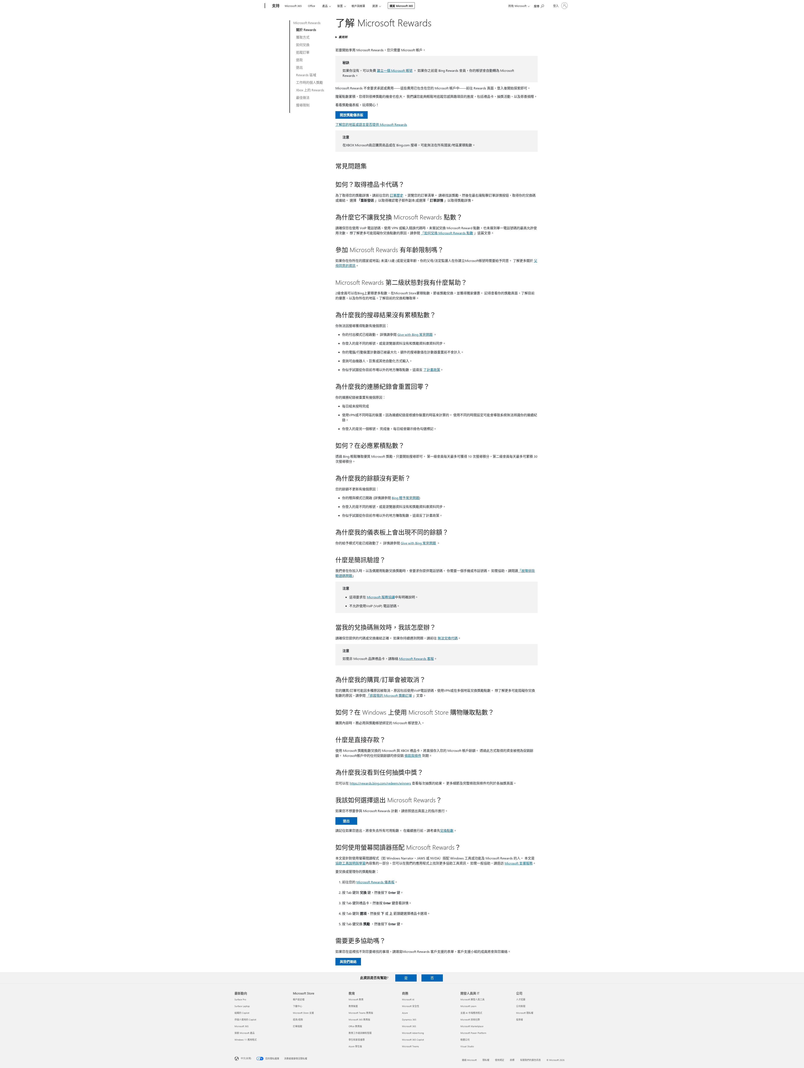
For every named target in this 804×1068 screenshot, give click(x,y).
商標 (512, 1060)
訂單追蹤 (297, 1026)
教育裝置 (353, 1006)
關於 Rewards (306, 29)
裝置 (340, 6)
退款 (299, 60)
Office (311, 6)
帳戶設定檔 (298, 999)
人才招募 (520, 999)
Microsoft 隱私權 (524, 1012)
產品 (325, 6)
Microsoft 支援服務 (519, 863)
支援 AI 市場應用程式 (471, 1012)
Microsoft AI (408, 999)
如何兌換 (302, 45)
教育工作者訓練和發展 (360, 1033)
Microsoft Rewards (307, 23)
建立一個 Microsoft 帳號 (394, 70)
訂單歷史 (396, 195)
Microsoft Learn (468, 1006)
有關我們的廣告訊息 (530, 1060)
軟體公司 (465, 1039)
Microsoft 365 (293, 6)
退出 (299, 67)
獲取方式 (302, 37)
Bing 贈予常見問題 (405, 498)
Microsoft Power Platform (473, 1033)
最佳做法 (302, 97)
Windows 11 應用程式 (245, 1039)
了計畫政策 (431, 369)
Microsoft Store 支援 (303, 1012)
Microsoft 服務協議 (381, 597)
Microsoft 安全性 (410, 1006)
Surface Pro (240, 999)
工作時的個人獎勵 (309, 82)
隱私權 (485, 1060)
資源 (375, 6)
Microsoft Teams (410, 1046)
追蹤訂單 (302, 52)
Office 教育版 (355, 1026)
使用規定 (499, 1060)
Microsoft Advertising (413, 1033)
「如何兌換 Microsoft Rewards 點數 (447, 233)
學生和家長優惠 (357, 1039)
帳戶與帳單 (358, 6)
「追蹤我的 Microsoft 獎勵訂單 (389, 695)
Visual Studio (467, 1046)
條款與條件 (413, 755)
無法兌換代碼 (448, 638)
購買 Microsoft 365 (401, 6)
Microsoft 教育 (356, 999)
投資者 (519, 1019)
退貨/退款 (298, 1019)
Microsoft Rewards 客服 (416, 658)
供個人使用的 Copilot (245, 1019)
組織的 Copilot (241, 1012)
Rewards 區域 (306, 75)
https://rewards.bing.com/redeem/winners (380, 783)
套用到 (343, 37)
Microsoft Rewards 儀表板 (375, 882)
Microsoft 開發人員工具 (472, 999)
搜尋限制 (302, 105)
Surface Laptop (242, 1006)
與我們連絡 (348, 961)
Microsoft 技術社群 (470, 1019)
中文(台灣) (246, 1058)
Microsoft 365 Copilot (413, 1039)
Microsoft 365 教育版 (359, 1019)
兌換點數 (447, 830)
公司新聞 (520, 1006)
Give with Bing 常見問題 (415, 334)
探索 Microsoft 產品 (244, 1033)
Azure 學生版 (355, 1046)
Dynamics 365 (409, 1019)
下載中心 (297, 1006)
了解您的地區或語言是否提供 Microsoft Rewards (371, 124)
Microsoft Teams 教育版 (361, 1012)
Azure (405, 1012)
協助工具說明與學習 (350, 863)
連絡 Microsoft (469, 1060)
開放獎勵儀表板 (351, 115)
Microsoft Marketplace (471, 1026)
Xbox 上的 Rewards (310, 90)
